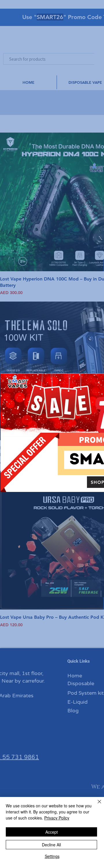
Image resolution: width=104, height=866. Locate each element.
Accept (51, 832)
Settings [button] (52, 856)
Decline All (51, 845)
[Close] (96, 805)
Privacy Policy (56, 818)
